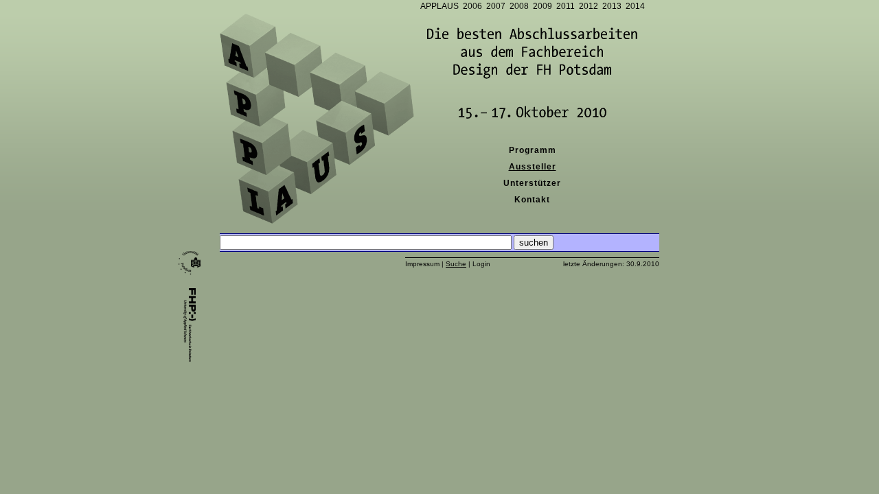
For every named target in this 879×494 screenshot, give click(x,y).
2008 (519, 6)
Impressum (422, 264)
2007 (495, 6)
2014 (635, 6)
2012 (588, 6)
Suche (456, 264)
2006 (472, 6)
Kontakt (532, 199)
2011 (565, 6)
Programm (532, 150)
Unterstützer (532, 183)
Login (481, 264)
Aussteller (532, 167)
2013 (611, 6)
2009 (542, 6)
